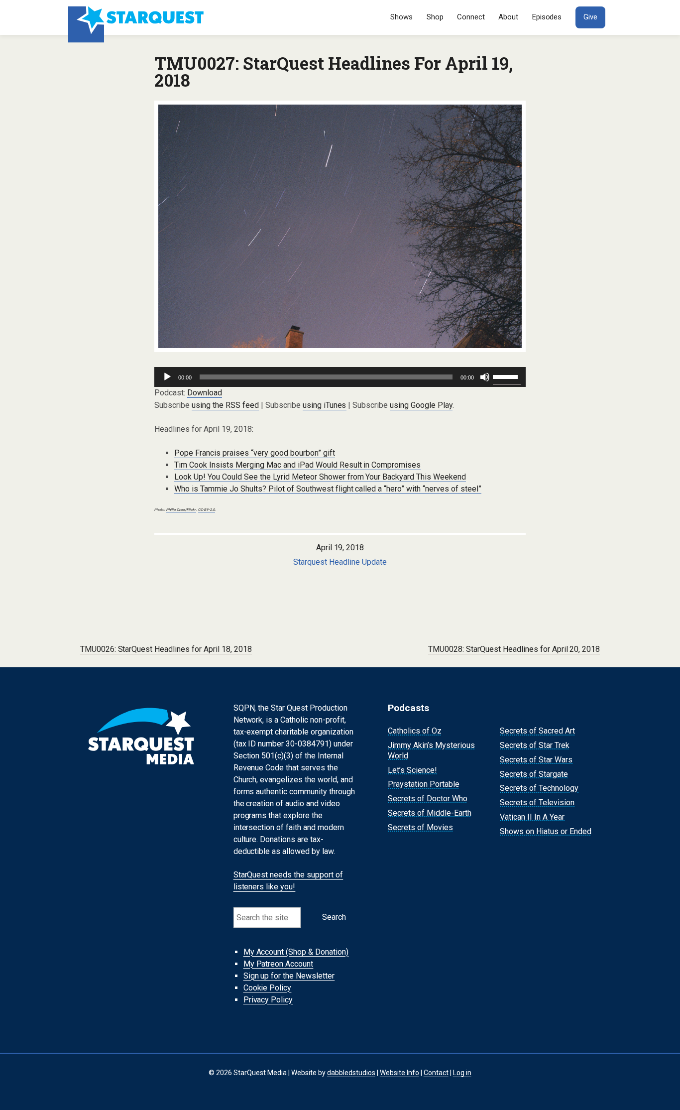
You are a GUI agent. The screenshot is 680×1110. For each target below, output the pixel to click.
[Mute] (485, 377)
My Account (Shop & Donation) (296, 952)
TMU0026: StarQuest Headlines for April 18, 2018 (166, 649)
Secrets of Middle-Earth (429, 813)
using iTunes (324, 405)
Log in (462, 1073)
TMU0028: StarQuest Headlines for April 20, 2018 (514, 649)
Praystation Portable (423, 784)
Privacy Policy (268, 999)
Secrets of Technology (539, 788)
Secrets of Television (537, 802)
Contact (436, 1073)
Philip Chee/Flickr (181, 509)
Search (334, 917)
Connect (471, 16)
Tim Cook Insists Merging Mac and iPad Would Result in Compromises (297, 465)
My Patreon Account (278, 964)
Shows (401, 16)
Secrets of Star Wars (536, 759)
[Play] (167, 377)
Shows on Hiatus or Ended (545, 831)
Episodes (547, 16)
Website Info (399, 1073)
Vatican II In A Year (532, 817)
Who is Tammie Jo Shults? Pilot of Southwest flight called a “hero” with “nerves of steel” (327, 488)
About (508, 16)
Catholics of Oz (415, 731)
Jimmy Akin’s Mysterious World (431, 750)
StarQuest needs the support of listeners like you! (288, 881)
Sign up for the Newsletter (289, 976)
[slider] (507, 376)
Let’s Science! (412, 770)
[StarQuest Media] (137, 17)
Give (590, 16)
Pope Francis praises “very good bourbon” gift (254, 453)
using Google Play (421, 405)
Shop (435, 16)
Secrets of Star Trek (534, 745)
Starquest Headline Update (340, 562)
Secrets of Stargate (534, 774)
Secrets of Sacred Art (537, 731)
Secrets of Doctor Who (427, 798)
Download (204, 392)
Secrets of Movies (420, 827)
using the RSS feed (225, 405)
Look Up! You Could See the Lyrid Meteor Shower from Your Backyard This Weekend (320, 477)
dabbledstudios (351, 1073)
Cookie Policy (267, 987)
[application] (340, 377)
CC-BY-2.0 (206, 509)
